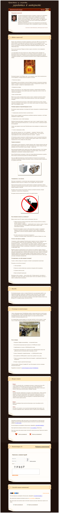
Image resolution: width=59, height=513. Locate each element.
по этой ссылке (18, 423)
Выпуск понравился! (23, 434)
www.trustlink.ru (34, 427)
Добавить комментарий (42, 446)
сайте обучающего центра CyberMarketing (30, 367)
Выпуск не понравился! (37, 434)
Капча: (13, 463)
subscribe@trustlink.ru (40, 425)
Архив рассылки (46, 493)
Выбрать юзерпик (33, 461)
